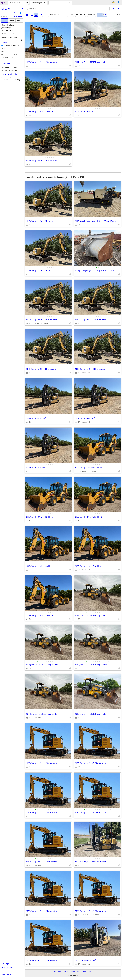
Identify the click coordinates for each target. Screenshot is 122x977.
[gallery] (36, 15)
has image (7, 27)
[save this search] (119, 9)
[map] (40, 15)
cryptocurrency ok (10, 70)
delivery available (10, 67)
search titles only (9, 25)
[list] (27, 15)
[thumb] (31, 15)
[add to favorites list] (26, 65)
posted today (8, 30)
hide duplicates (9, 33)
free (4, 48)
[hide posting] (69, 65)
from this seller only (11, 45)
